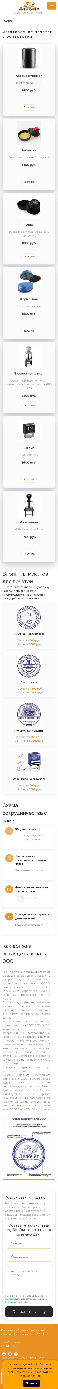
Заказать (29, 107)
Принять (31, 1383)
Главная (7, 20)
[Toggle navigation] (51, 6)
